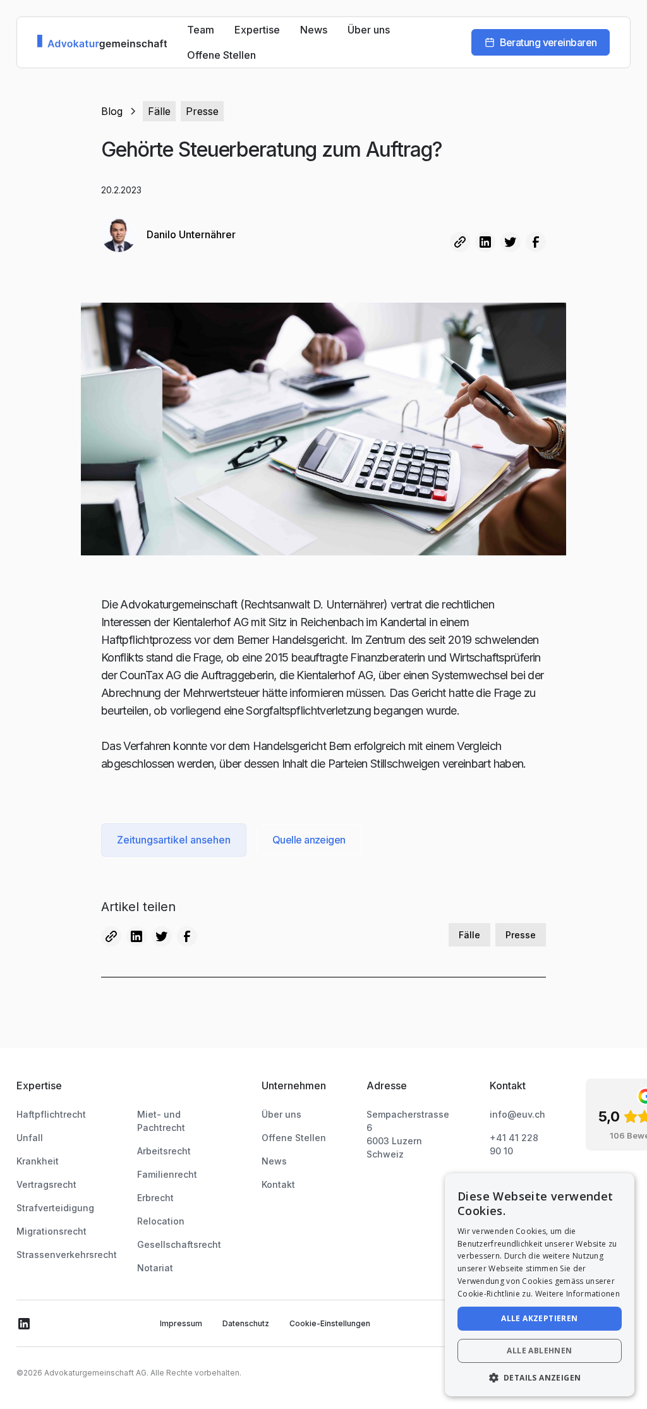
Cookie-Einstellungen (329, 1323)
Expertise (257, 29)
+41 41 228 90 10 (514, 1144)
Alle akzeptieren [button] (539, 1318)
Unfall (29, 1137)
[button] (539, 1377)
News (313, 29)
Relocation (160, 1221)
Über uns (369, 29)
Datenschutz (245, 1323)
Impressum (181, 1323)
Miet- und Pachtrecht (161, 1121)
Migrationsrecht (51, 1231)
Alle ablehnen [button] (539, 1350)
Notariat (155, 1267)
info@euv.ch (517, 1114)
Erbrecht (155, 1197)
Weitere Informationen (577, 1293)
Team (200, 29)
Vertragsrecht (46, 1184)
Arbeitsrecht (164, 1151)
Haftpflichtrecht (51, 1114)
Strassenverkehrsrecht (66, 1254)
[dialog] (539, 1284)
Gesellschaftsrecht (179, 1244)
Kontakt (278, 1184)
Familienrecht (167, 1174)
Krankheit (37, 1161)
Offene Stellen (221, 55)
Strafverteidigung (55, 1207)
